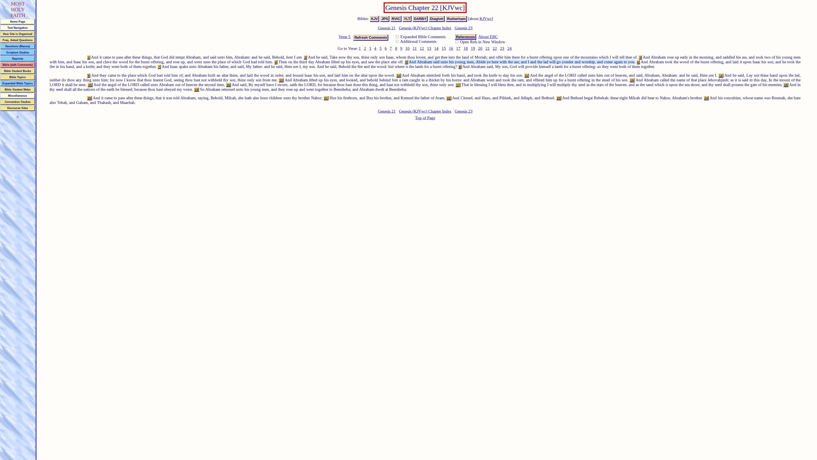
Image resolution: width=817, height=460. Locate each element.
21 (488, 48)
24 (509, 48)
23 (502, 48)
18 (466, 48)
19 (473, 48)
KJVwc (486, 18)
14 (436, 48)
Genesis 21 (387, 28)
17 (458, 48)
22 (495, 48)
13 (429, 48)
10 (407, 48)
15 (444, 48)
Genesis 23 (464, 28)
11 (415, 48)
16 (451, 48)
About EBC (488, 36)
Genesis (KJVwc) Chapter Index (425, 28)
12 (422, 48)
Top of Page (425, 118)
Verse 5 (344, 36)
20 (480, 48)
